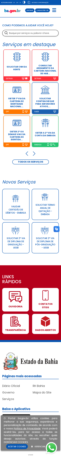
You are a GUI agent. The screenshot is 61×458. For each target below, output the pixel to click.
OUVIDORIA (15, 306)
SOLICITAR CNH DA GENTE (17, 68)
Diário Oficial (11, 386)
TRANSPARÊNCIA (15, 330)
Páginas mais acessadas (22, 376)
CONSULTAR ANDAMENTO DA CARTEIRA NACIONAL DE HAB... (45, 69)
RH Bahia (39, 386)
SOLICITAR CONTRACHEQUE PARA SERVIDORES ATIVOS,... (45, 102)
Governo (8, 392)
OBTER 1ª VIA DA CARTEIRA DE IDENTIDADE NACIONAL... (16, 102)
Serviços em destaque (28, 44)
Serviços (8, 399)
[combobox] (30, 33)
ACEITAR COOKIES (17, 446)
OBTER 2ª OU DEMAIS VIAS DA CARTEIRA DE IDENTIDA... (16, 135)
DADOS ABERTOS (45, 330)
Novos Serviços (19, 181)
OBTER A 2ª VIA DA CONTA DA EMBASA (45, 134)
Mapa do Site (42, 392)
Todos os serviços (30, 161)
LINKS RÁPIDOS (11, 279)
